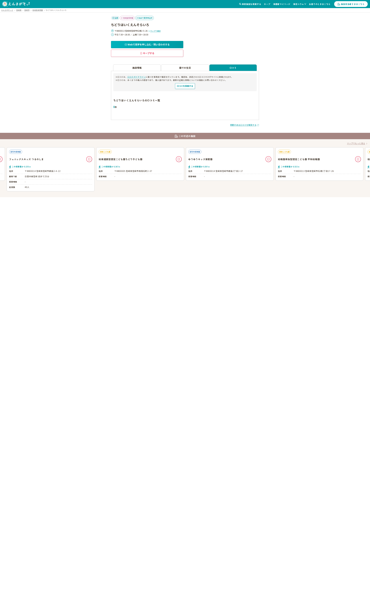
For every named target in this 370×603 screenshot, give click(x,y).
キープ (267, 4)
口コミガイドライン (136, 76)
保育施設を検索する (251, 4)
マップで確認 (155, 31)
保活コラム (298, 4)
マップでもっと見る (356, 143)
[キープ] (89, 159)
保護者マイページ (281, 4)
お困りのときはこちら (319, 4)
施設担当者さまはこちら (353, 4)
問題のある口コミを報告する (243, 124)
